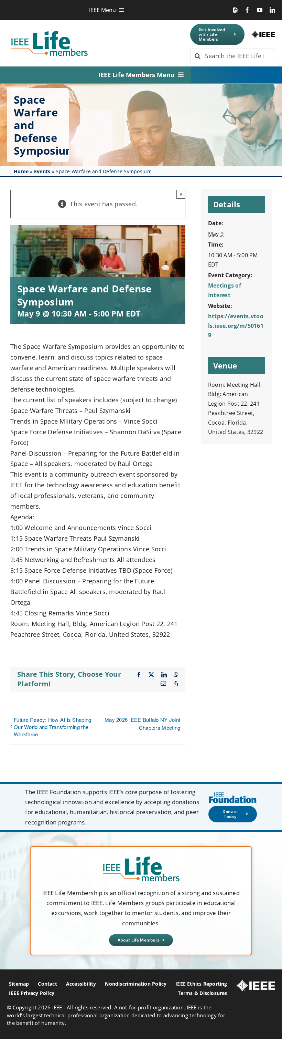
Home (21, 171)
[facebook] (247, 10)
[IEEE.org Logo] (263, 34)
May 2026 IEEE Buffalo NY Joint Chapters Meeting (142, 723)
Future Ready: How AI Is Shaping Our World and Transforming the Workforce (52, 727)
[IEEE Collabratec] (235, 10)
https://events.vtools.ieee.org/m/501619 (235, 325)
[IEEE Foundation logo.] (141, 858)
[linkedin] (272, 10)
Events (42, 171)
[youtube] (259, 10)
